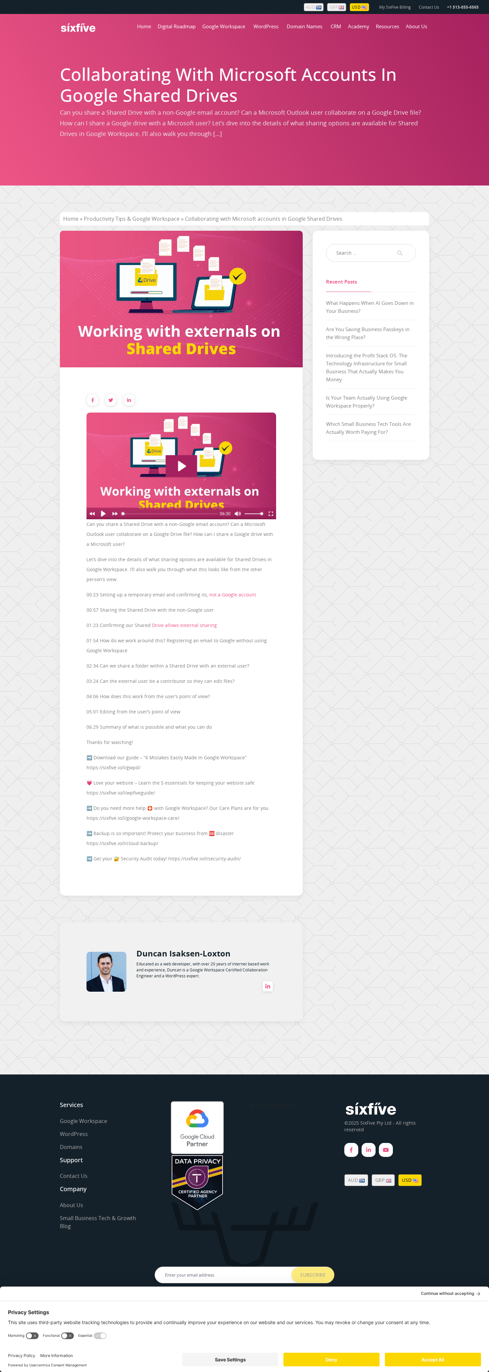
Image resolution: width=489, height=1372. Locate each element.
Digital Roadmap (177, 26)
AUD (311, 7)
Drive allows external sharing (184, 625)
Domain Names (304, 26)
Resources (387, 26)
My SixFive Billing (395, 7)
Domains (71, 1147)
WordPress (265, 26)
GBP (334, 7)
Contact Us (429, 7)
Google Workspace (223, 26)
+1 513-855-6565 (463, 7)
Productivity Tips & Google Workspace (132, 218)
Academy (358, 26)
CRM (336, 26)
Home (144, 26)
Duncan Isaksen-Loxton (183, 953)
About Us (416, 26)
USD (357, 7)
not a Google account (232, 594)
